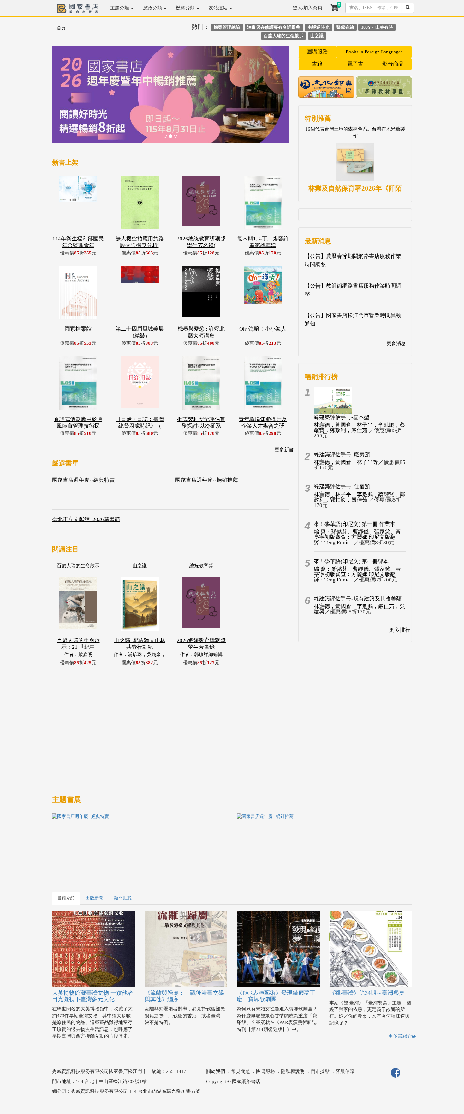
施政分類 (153, 7)
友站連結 (219, 7)
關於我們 (215, 1071)
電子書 (355, 64)
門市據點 (320, 1071)
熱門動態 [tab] (123, 898)
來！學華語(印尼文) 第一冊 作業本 (354, 524)
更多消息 (396, 343)
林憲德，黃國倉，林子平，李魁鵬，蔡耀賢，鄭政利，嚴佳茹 (359, 427)
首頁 (61, 28)
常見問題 (240, 1071)
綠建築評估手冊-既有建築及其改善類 (358, 599)
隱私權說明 (293, 1071)
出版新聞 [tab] (94, 898)
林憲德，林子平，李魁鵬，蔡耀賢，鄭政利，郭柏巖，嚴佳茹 (359, 497)
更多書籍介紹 (402, 1035)
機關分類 (186, 7)
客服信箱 (345, 1071)
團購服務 (317, 52)
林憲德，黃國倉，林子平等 (346, 462)
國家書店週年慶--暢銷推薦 (206, 480)
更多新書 (284, 449)
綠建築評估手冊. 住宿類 (342, 487)
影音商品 (393, 64)
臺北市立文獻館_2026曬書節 (86, 519)
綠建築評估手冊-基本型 (341, 417)
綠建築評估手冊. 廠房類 (342, 455)
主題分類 (120, 7)
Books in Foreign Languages (374, 51)
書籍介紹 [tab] (66, 898)
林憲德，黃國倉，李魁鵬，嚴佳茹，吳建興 (359, 609)
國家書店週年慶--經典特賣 (83, 480)
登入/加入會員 (307, 7)
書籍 (317, 64)
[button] (70, 97)
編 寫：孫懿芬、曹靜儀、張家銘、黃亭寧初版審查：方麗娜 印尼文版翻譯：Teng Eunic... (357, 537)
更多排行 (399, 630)
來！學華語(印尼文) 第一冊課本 (351, 561)
